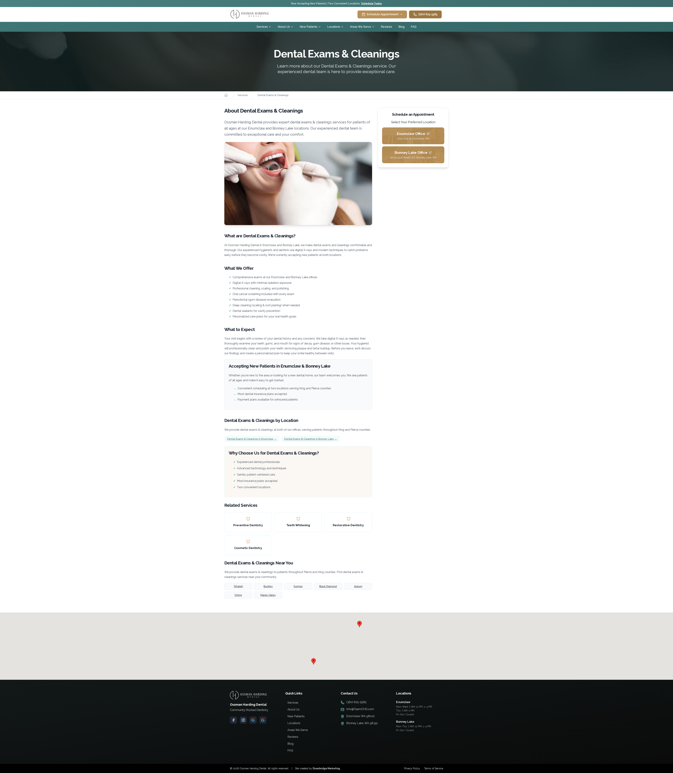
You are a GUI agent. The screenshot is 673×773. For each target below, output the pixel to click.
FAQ (413, 26)
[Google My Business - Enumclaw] (253, 720)
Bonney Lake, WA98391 (362, 723)
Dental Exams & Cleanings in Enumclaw (252, 439)
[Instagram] (243, 720)
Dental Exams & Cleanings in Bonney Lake (310, 439)
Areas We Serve (360, 26)
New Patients (308, 26)
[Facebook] (233, 720)
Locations (333, 26)
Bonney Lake (405, 721)
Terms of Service (433, 768)
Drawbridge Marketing (326, 768)
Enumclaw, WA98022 (360, 716)
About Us (284, 26)
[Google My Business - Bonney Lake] (262, 720)
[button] (359, 624)
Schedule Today (371, 3)
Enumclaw (403, 702)
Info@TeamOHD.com (360, 709)
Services (262, 26)
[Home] (226, 95)
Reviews (386, 26)
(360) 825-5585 (427, 14)
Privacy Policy (412, 768)
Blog (401, 26)
